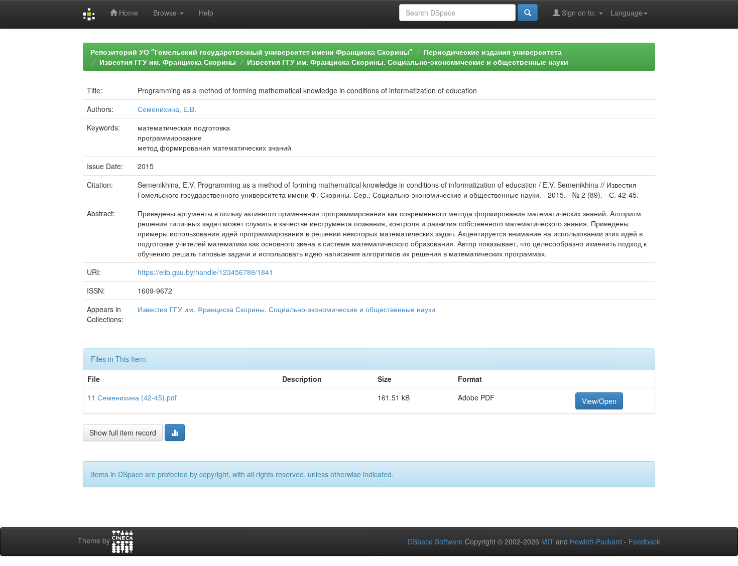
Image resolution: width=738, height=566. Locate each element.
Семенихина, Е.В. (167, 109)
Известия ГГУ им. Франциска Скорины (167, 62)
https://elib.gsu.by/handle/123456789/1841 (205, 272)
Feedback (644, 541)
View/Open (599, 401)
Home (127, 13)
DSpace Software (435, 541)
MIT (547, 541)
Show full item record (122, 433)
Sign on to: (579, 13)
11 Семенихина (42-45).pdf (132, 397)
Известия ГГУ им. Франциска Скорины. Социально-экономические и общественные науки (407, 62)
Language (626, 13)
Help (206, 13)
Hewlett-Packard (596, 541)
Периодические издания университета (493, 52)
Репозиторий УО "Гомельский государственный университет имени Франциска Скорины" (251, 52)
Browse (166, 13)
